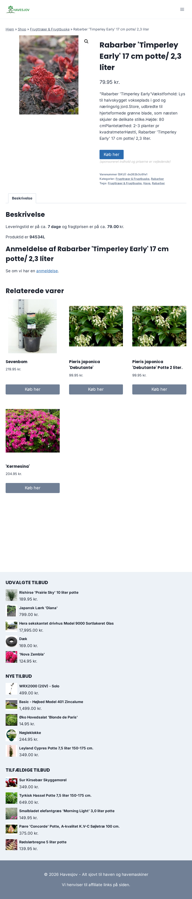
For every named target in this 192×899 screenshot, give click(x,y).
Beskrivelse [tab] (22, 198)
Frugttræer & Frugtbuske (50, 29)
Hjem (10, 29)
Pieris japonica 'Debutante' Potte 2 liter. (157, 365)
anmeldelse (47, 271)
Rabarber (157, 179)
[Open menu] (182, 9)
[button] (86, 41)
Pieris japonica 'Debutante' (84, 365)
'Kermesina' (18, 466)
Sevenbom (16, 362)
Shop (22, 29)
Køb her (111, 154)
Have (146, 183)
